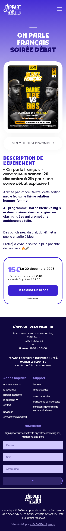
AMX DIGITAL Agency (42, 524)
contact (7, 404)
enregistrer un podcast (15, 416)
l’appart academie (12, 394)
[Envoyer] (33, 481)
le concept (8, 399)
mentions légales (41, 396)
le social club (10, 389)
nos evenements (12, 384)
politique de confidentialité (46, 401)
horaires (37, 384)
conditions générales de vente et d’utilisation (45, 408)
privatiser (8, 411)
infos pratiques (40, 389)
